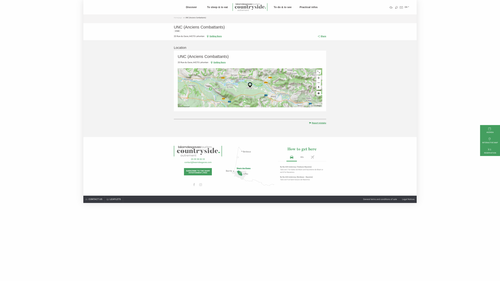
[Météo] (391, 9)
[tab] (291, 158)
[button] (406, 7)
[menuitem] (191, 7)
